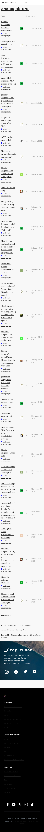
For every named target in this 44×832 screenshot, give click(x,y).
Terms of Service (7, 630)
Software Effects (11, 723)
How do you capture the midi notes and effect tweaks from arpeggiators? (8, 247)
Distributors (9, 756)
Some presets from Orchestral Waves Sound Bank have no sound (8, 289)
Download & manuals (11, 743)
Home (3, 625)
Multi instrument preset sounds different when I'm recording (7, 61)
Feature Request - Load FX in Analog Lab (8, 470)
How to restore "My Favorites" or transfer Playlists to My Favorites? (8, 433)
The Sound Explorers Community (14, 2)
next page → (6, 615)
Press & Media (9, 788)
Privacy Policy (21, 630)
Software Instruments (12, 719)
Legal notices (20, 821)
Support (7, 747)
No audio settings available (5, 580)
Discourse (14, 635)
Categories (12, 625)
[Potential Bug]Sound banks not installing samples (6, 383)
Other (6, 727)
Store (6, 739)
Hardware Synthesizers (13, 707)
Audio (6, 715)
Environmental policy (12, 776)
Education (8, 784)
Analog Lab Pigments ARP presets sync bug (8, 81)
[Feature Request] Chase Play (8, 453)
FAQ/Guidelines (25, 625)
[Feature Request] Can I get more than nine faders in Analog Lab (7, 101)
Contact (7, 792)
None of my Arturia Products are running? (8, 154)
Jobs (5, 780)
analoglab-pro (6, 36)
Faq (5, 751)
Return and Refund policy (14, 760)
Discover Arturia (11, 772)
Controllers (8, 711)
